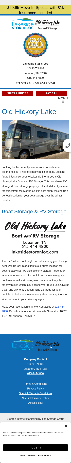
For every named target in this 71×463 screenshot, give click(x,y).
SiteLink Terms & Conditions (35, 393)
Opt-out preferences (27, 455)
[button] (66, 426)
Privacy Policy (44, 455)
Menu (63, 98)
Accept (35, 447)
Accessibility (35, 402)
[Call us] (67, 145)
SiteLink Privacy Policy (35, 398)
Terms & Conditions (35, 383)
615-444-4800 (35, 77)
